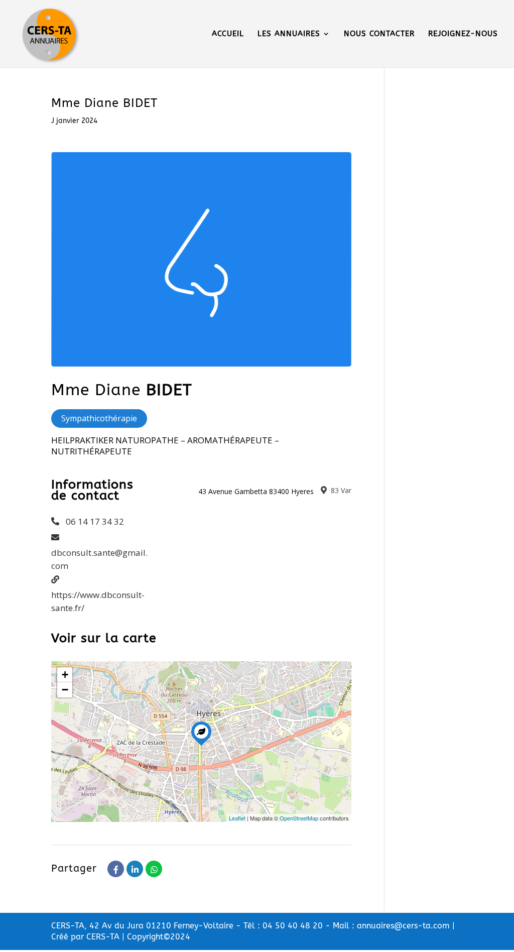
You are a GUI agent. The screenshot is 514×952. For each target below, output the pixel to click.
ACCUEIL (228, 34)
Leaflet (237, 818)
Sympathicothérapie (99, 418)
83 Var (340, 490)
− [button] (65, 689)
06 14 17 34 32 (95, 521)
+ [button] (65, 674)
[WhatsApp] (154, 869)
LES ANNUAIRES (289, 34)
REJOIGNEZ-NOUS (463, 34)
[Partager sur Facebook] (115, 869)
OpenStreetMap (299, 818)
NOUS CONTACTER (379, 34)
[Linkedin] (134, 869)
